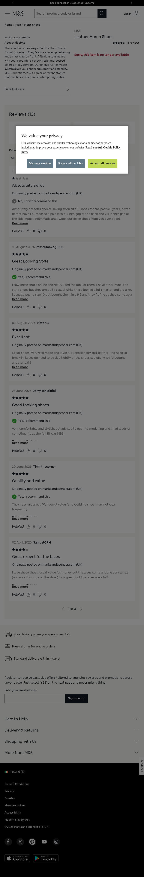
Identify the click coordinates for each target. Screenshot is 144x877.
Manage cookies (40, 163)
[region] (72, 149)
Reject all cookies (70, 163)
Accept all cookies (102, 163)
